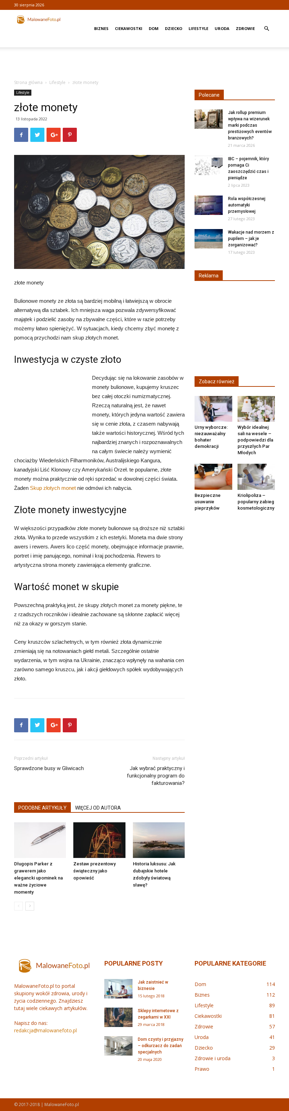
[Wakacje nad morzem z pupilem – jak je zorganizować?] (209, 238)
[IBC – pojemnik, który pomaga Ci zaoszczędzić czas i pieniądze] (209, 165)
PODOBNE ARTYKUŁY (42, 808)
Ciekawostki (128, 28)
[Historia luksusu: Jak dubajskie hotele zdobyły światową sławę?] (159, 840)
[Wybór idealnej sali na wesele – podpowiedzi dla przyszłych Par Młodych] (256, 409)
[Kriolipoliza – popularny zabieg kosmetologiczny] (256, 477)
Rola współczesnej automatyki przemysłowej (246, 205)
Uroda (222, 28)
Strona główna (28, 82)
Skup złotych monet (53, 488)
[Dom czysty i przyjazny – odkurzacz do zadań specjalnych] (118, 1046)
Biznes (101, 28)
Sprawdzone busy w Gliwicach (49, 768)
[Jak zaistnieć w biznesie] (118, 988)
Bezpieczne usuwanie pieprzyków (208, 502)
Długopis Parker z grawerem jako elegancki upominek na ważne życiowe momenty (38, 878)
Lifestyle (198, 28)
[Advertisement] (144, 62)
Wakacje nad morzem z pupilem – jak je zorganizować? (251, 238)
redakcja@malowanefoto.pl (45, 1030)
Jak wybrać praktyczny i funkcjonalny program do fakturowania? (156, 775)
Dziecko (173, 28)
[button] (266, 28)
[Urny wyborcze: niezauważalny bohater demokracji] (213, 409)
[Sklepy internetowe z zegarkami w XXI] (118, 1017)
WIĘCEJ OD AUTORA (98, 808)
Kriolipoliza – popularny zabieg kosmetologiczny (256, 502)
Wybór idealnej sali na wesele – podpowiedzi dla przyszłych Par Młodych (255, 440)
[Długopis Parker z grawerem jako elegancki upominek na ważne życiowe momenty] (40, 840)
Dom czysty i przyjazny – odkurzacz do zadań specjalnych (160, 1046)
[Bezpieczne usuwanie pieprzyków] (213, 477)
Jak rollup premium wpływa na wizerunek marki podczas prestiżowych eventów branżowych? (250, 125)
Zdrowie (245, 28)
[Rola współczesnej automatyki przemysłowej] (209, 205)
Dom (154, 28)
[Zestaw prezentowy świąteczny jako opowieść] (99, 840)
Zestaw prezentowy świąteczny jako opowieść (94, 871)
